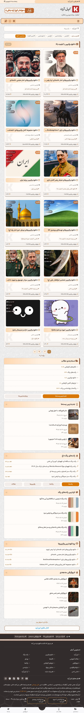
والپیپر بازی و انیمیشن (70, 135)
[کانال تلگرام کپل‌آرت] (10, 678)
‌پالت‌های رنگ (70, 372)
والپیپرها (32, 484)
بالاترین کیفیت (31, 36)
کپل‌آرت (74, 28)
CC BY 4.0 (23, 691)
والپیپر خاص (72, 185)
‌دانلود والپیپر (70, 377)
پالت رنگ (25, 655)
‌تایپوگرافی (76, 663)
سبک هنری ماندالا (20, 636)
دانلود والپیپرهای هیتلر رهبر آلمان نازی (61, 180)
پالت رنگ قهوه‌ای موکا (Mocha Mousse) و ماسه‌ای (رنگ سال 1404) (53, 466)
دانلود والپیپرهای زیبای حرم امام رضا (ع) (23, 230)
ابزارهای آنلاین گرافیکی (68, 383)
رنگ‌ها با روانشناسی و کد (68, 388)
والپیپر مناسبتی (33, 185)
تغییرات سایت (49, 672)
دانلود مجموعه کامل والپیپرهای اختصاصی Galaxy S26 (22, 130)
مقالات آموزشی (74, 659)
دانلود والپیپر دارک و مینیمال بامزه (25, 330)
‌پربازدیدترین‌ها (23, 396)
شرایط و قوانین (74, 668)
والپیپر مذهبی (72, 85)
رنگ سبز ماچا (59, 636)
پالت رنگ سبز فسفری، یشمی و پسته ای (62, 471)
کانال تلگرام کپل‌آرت (42, 628)
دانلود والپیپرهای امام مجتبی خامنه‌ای (24, 80)
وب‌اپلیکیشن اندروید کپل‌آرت (58, 700)
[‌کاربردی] (10, 21)
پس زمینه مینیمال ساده (69, 339)
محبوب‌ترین (41, 36)
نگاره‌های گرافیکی (69, 367)
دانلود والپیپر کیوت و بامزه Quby (63, 330)
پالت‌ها (70, 484)
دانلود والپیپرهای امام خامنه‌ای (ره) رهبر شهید (60, 80)
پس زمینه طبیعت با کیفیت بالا (68, 239)
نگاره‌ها (51, 659)
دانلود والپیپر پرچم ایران (29, 180)
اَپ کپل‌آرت (25, 672)
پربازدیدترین (58, 36)
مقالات (13, 484)
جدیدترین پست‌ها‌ (61, 396)
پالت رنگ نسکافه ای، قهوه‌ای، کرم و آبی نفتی (61, 461)
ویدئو (26, 659)
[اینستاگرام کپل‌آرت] (5, 678)
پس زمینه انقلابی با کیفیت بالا (30, 289)
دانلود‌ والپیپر (49, 655)
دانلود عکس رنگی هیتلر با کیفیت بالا (66, 189)
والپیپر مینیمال (72, 335)
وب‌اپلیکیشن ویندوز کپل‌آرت (37, 700)
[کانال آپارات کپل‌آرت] (26, 678)
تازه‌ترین (66, 36)
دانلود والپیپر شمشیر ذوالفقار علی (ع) (62, 280)
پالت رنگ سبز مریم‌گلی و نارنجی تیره (64, 476)
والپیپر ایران (34, 189)
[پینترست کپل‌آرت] (22, 678)
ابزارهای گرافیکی (48, 663)
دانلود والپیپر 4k (47, 636)
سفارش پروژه (49, 668)
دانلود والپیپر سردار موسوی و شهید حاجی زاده (22, 280)
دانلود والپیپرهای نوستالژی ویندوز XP (62, 230)
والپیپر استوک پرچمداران (31, 135)
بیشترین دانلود (20, 36)
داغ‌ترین (50, 36)
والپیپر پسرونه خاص (70, 139)
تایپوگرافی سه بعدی (34, 636)
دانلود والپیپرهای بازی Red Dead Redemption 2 (60, 130)
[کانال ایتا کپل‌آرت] (14, 678)
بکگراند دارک (34, 339)
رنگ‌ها (51, 484)
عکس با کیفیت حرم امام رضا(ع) (29, 239)
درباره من (25, 668)
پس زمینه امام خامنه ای (69, 89)
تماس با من (75, 672)
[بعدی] (35, 351)
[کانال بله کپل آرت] (18, 678)
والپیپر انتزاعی (34, 139)
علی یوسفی (35, 685)
